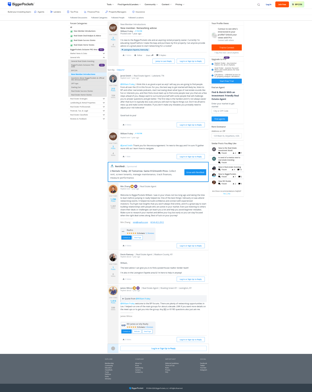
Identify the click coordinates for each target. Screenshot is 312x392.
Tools (109, 4)
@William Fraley (127, 84)
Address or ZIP (218, 131)
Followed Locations (136, 17)
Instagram (203, 370)
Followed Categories (99, 17)
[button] (149, 55)
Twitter (202, 365)
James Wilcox (126, 288)
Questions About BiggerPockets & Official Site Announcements (87, 79)
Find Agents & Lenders (128, 4)
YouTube (203, 368)
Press (137, 365)
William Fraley (126, 31)
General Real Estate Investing (82, 61)
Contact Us (139, 372)
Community (150, 4)
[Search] (258, 4)
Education (108, 368)
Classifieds (108, 370)
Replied (129, 78)
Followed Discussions (78, 17)
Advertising (139, 368)
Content (165, 4)
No (229, 194)
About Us (138, 363)
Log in (268, 4)
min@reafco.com (140, 222)
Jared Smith (125, 75)
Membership (109, 363)
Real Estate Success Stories (82, 91)
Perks (107, 376)
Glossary (108, 379)
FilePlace (108, 374)
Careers (138, 370)
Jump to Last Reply (164, 61)
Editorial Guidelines (172, 363)
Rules (167, 368)
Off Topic (74, 83)
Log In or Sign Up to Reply (191, 61)
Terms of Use (170, 365)
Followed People (117, 17)
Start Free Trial (227, 81)
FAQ (166, 372)
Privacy (167, 370)
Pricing (179, 4)
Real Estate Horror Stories (81, 95)
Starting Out (76, 87)
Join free (282, 4)
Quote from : (138, 298)
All (71, 27)
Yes (224, 194)
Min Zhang (125, 186)
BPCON (298, 4)
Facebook (203, 363)
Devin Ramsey (127, 254)
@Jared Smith (126, 145)
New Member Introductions (83, 74)
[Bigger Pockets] (21, 4)
